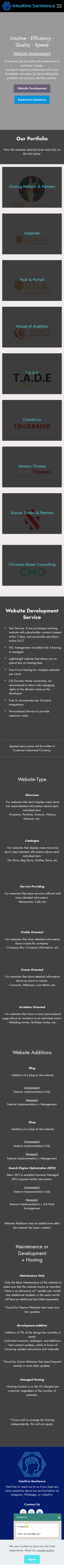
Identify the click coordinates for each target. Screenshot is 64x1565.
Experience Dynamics (32, 100)
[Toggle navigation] (59, 6)
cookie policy (45, 1550)
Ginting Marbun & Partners (32, 186)
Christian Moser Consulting (32, 564)
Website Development (32, 88)
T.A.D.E (32, 373)
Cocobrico (32, 419)
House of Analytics (32, 326)
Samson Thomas (32, 466)
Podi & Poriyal (32, 280)
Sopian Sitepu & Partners (32, 513)
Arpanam (32, 233)
